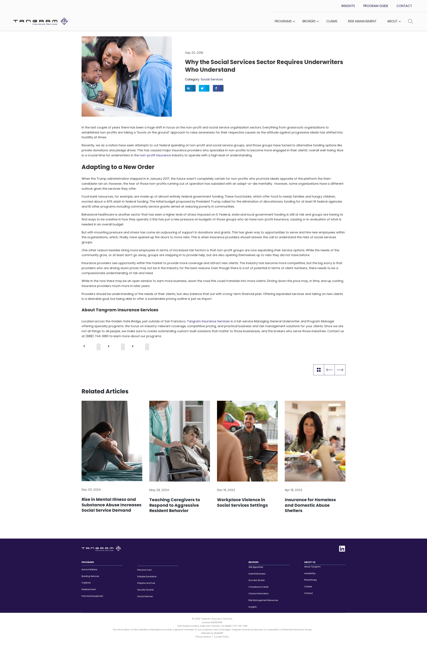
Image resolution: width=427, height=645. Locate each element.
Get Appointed (256, 567)
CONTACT (404, 6)
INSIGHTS (348, 6)
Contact (308, 593)
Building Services (90, 576)
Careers (308, 586)
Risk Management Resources (263, 600)
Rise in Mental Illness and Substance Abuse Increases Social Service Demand (111, 505)
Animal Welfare (89, 569)
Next (340, 369)
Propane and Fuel (146, 583)
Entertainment (89, 589)
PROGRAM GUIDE (375, 6)
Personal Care (144, 569)
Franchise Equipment (92, 596)
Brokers (309, 21)
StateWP (218, 633)
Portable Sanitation (147, 576)
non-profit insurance (156, 155)
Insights (318, 369)
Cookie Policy (221, 636)
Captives (86, 582)
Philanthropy (310, 579)
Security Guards (145, 589)
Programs (283, 21)
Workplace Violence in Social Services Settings (242, 502)
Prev (329, 369)
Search (408, 21)
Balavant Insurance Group (297, 629)
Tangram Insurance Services (208, 321)
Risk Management (362, 21)
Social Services (212, 79)
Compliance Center (259, 586)
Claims (331, 21)
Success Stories (257, 580)
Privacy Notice (203, 636)
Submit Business (257, 573)
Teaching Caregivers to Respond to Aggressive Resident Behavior (174, 505)
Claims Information (259, 593)
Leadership (309, 573)
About (392, 21)
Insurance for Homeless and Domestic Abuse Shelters (310, 505)
